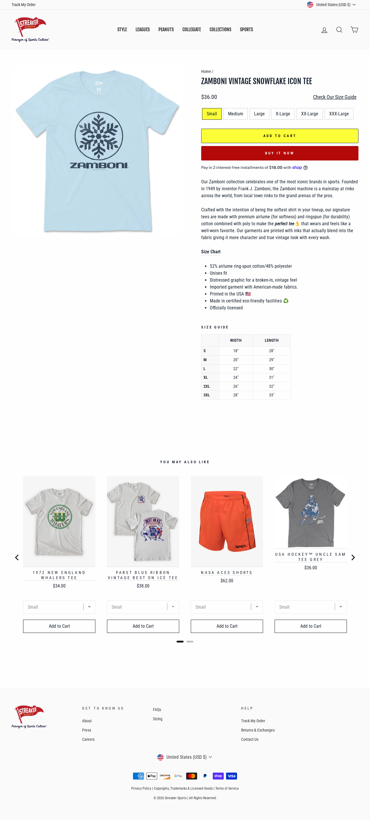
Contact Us (249, 739)
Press (86, 730)
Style (122, 29)
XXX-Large (339, 114)
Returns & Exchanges (258, 730)
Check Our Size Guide (334, 97)
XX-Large (309, 114)
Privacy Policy (141, 788)
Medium (235, 114)
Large (259, 114)
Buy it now (280, 153)
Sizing (157, 718)
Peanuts (166, 29)
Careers (88, 739)
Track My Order (24, 4)
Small (212, 114)
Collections (220, 29)
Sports (246, 29)
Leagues (143, 29)
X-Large (283, 114)
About (87, 721)
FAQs (157, 709)
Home (206, 71)
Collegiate (191, 29)
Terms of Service (227, 788)
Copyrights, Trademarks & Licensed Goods (183, 788)
